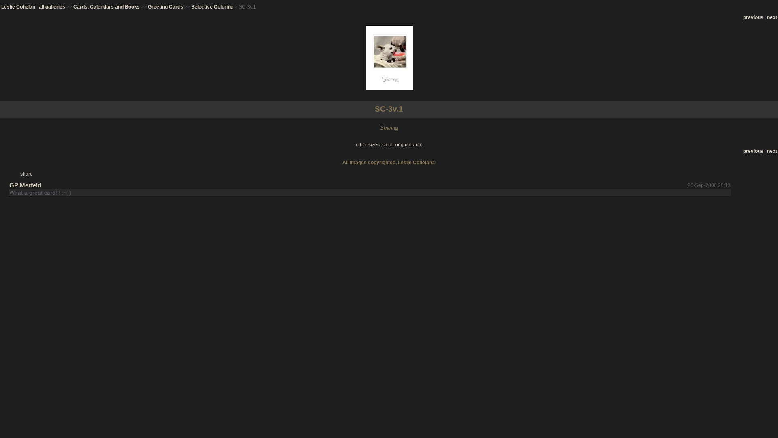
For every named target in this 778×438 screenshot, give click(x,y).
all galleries (52, 7)
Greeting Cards (165, 7)
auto (418, 145)
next (772, 17)
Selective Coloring (212, 7)
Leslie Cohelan (18, 7)
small (388, 145)
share (26, 174)
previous (753, 17)
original (403, 145)
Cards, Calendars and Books (106, 7)
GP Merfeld (25, 185)
